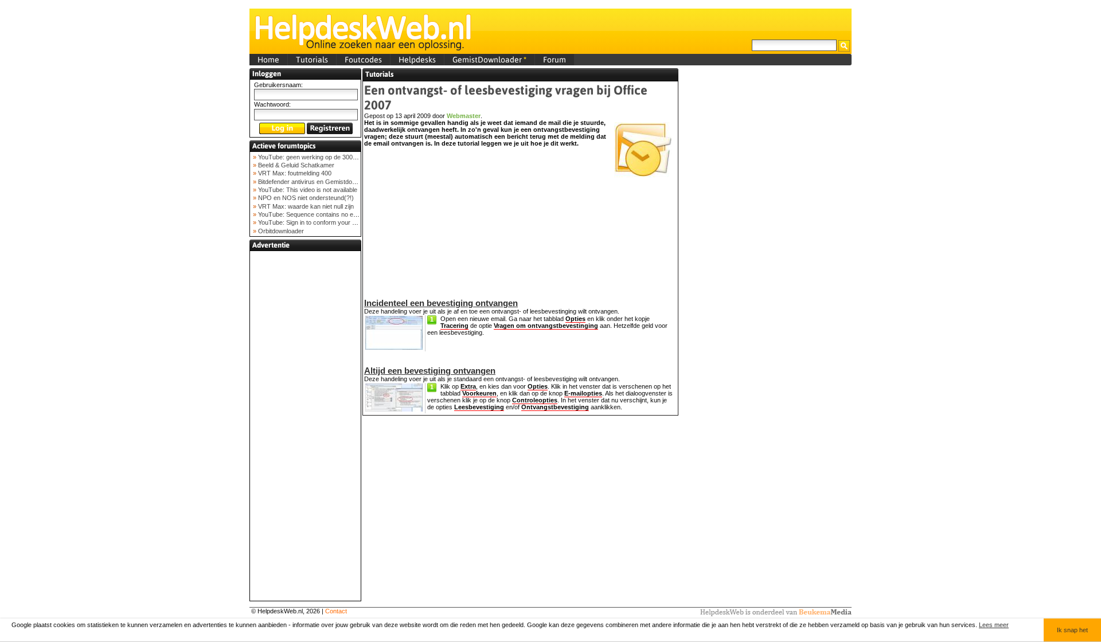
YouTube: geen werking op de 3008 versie (315, 157)
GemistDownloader (489, 59)
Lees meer (994, 624)
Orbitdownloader (280, 231)
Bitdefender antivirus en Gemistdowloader (315, 181)
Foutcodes (363, 59)
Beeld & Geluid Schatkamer (295, 165)
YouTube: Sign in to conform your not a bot (316, 222)
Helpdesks (417, 59)
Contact (336, 611)
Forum (554, 59)
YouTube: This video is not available (306, 189)
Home (268, 59)
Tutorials (312, 59)
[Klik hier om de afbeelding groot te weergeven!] (394, 347)
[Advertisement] (305, 426)
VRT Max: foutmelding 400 (293, 173)
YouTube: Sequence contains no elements (315, 214)
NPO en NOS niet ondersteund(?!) (305, 197)
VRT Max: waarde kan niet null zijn (305, 206)
